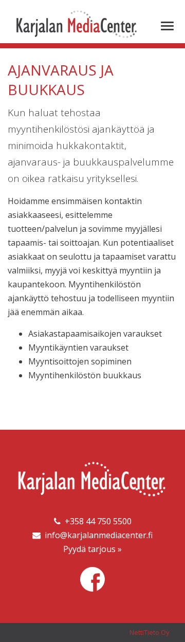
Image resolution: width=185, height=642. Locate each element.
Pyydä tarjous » (92, 549)
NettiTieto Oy (150, 632)
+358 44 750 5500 (96, 521)
